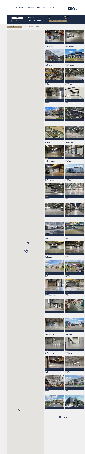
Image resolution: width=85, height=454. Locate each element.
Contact (45, 7)
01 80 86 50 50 (52, 7)
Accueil (15, 7)
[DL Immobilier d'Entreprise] (73, 8)
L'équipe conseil (22, 9)
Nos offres (38, 7)
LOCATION (17, 17)
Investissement (31, 9)
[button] (19, 410)
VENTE (17, 20)
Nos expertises (30, 7)
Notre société (22, 7)
